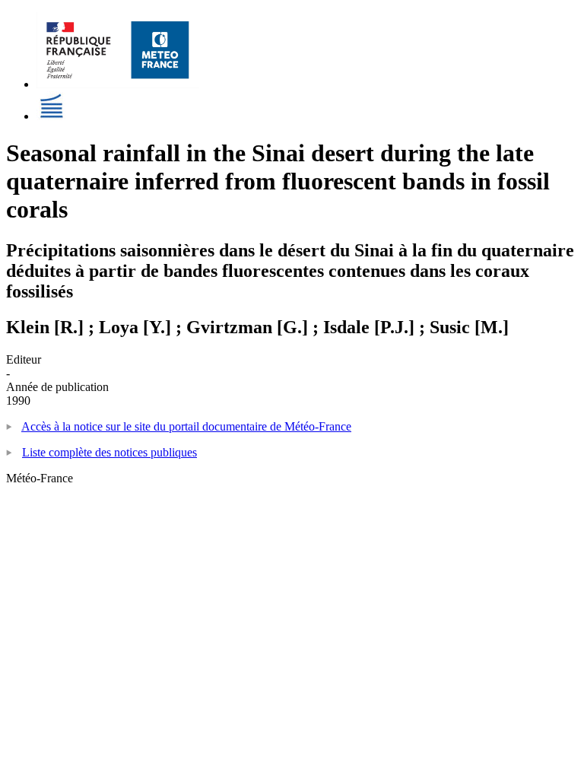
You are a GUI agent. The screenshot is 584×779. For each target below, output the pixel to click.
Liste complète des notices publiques (109, 452)
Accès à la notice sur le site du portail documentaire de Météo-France (186, 426)
